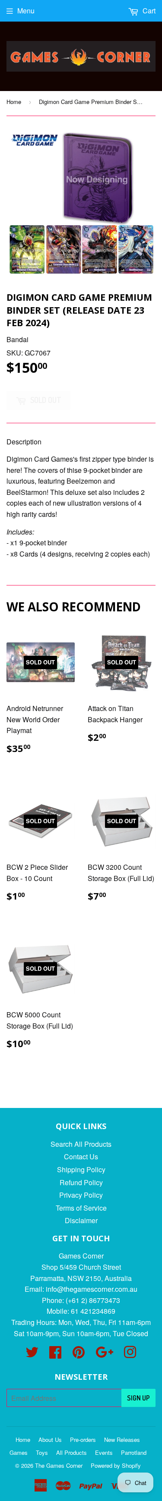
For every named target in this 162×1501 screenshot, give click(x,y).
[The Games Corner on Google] (104, 1354)
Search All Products (81, 1144)
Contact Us (81, 1156)
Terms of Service (81, 1208)
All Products (71, 1452)
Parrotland (133, 1452)
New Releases (122, 1439)
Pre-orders (83, 1439)
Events (104, 1452)
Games (19, 1452)
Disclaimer (81, 1220)
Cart (148, 11)
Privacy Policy (81, 1195)
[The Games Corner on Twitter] (31, 1354)
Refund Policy (81, 1182)
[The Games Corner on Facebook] (55, 1354)
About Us (50, 1439)
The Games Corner (59, 1465)
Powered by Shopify (116, 1465)
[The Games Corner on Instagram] (130, 1354)
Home (13, 102)
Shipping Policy (81, 1169)
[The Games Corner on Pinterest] (78, 1354)
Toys (42, 1452)
